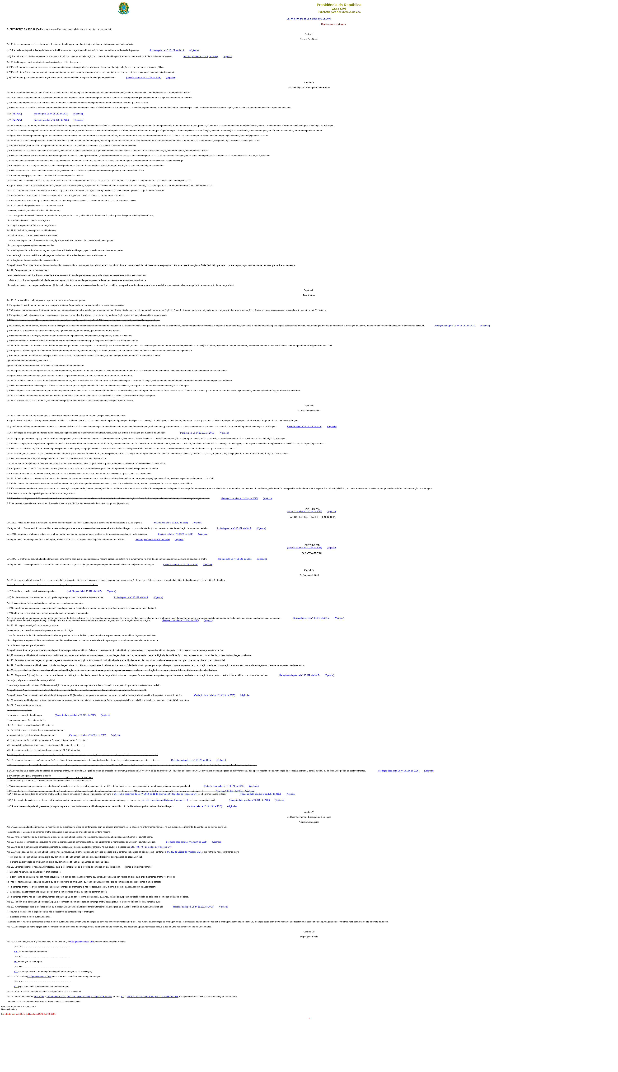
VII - (16, 951)
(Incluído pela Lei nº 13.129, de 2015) (167, 50)
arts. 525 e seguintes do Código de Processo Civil (164, 800)
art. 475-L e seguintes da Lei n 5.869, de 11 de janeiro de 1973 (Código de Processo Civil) (156, 794)
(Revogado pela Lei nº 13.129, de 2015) (239, 498)
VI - (16, 986)
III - (16, 971)
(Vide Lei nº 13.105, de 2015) (229, 791)
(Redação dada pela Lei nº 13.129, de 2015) (455, 325)
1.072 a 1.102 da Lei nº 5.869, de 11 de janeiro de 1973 (152, 996)
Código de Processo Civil (82, 941)
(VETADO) (17, 114)
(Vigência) (267, 498)
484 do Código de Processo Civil (156, 847)
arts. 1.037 (39, 996)
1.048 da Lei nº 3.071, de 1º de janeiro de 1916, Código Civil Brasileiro (79, 996)
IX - (16, 961)
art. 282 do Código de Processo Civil (184, 852)
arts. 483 (135, 847)
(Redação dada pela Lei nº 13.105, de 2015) (249, 800)
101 (122, 996)
